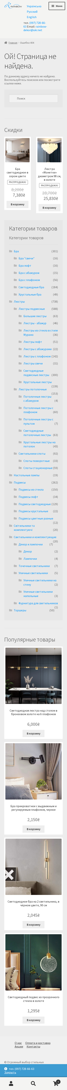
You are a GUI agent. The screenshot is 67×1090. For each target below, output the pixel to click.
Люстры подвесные (32, 309)
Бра (16, 251)
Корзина (52, 1080)
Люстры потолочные (33, 389)
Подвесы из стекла (31, 489)
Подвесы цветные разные (36, 518)
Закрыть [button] (10, 1072)
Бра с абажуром (29, 273)
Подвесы (20, 482)
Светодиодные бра (31, 287)
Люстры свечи (33, 363)
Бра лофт (25, 265)
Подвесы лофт (28, 497)
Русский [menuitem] (32, 11)
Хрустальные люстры (37, 382)
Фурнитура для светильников (38, 603)
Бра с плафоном (29, 280)
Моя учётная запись (11, 1083)
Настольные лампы (26, 475)
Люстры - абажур (34, 323)
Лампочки (30, 558)
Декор (27, 551)
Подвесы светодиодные (35, 504)
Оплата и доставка (37, 1043)
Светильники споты (32, 453)
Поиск (33, 1083)
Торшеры (20, 610)
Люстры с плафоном (37, 356)
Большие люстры (35, 316)
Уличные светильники (33, 573)
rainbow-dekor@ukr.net (35, 28)
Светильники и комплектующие (35, 537)
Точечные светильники (34, 566)
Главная (13, 42)
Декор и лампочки (31, 544)
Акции (19, 1046)
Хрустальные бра (30, 294)
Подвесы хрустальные (33, 511)
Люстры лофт (32, 342)
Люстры (19, 301)
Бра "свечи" (26, 258)
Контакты (33, 1046)
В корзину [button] (17, 204)
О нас (18, 1043)
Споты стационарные (37, 468)
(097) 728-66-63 (34, 24)
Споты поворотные (36, 461)
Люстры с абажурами (37, 349)
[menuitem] (34, 6)
